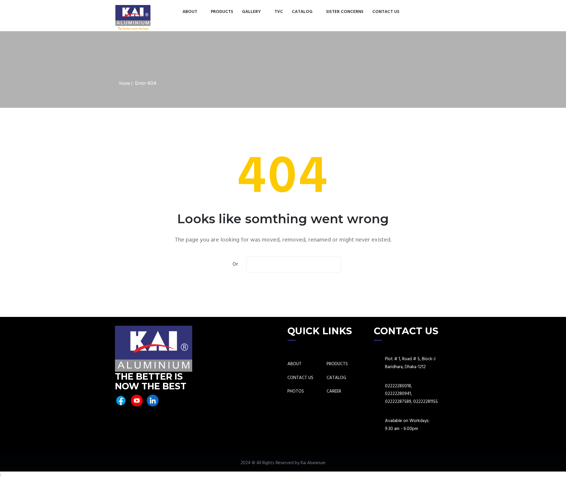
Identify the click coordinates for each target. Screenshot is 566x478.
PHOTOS (295, 391)
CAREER (334, 391)
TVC (278, 11)
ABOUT (190, 11)
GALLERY (252, 11)
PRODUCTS (222, 11)
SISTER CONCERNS (344, 11)
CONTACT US (385, 11)
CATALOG (303, 11)
